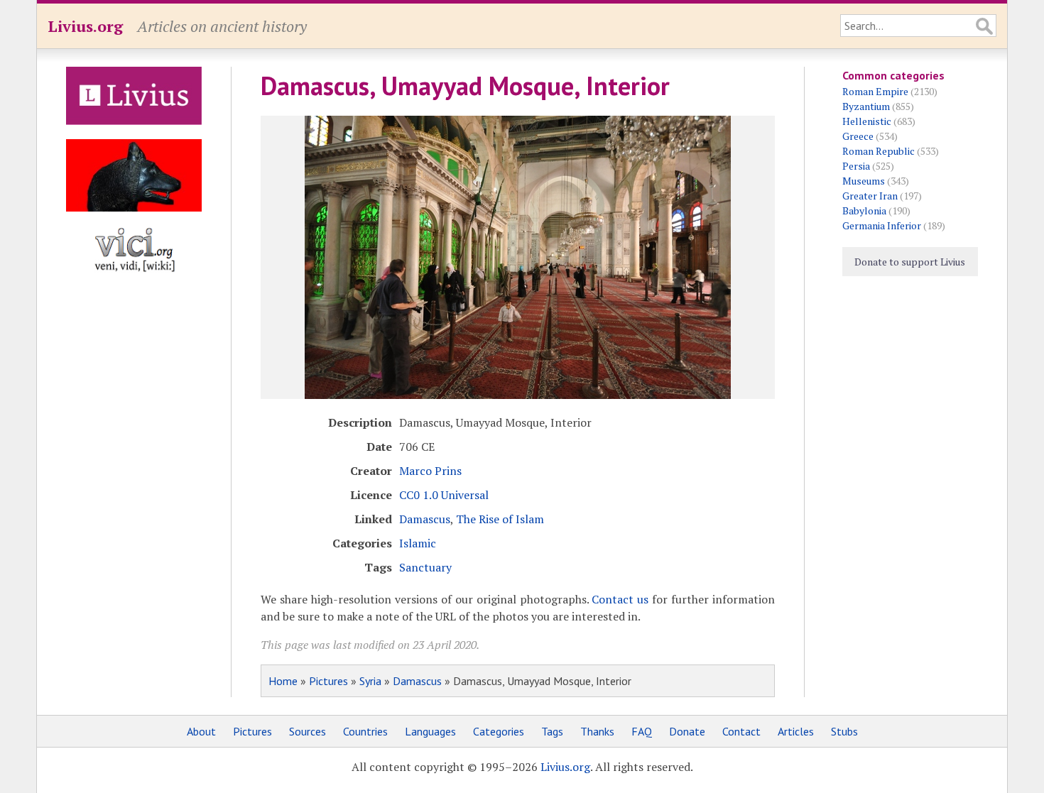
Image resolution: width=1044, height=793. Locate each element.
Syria (370, 681)
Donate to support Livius (909, 261)
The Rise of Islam (500, 519)
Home (283, 681)
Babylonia (864, 210)
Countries (365, 731)
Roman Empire (875, 91)
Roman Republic (878, 151)
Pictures (328, 681)
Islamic (417, 543)
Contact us (620, 599)
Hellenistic (866, 121)
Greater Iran (870, 195)
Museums (863, 180)
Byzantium (866, 106)
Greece (858, 136)
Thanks (597, 731)
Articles (796, 731)
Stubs (844, 731)
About (201, 731)
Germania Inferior (881, 225)
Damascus (424, 519)
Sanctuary (425, 567)
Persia (856, 166)
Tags (552, 731)
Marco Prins (430, 470)
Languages (430, 731)
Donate (687, 731)
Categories (498, 731)
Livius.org (85, 26)
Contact (741, 731)
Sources (307, 731)
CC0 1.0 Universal (444, 495)
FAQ (641, 731)
